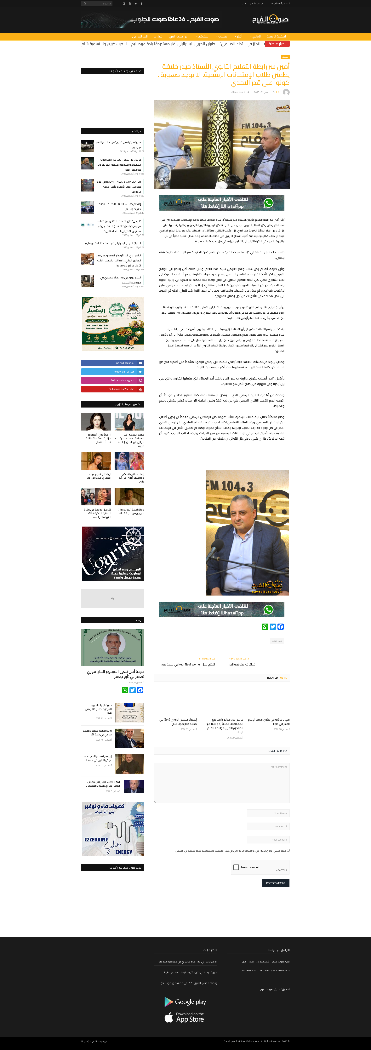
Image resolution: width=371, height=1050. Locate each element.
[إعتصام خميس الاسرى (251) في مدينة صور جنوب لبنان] (175, 701)
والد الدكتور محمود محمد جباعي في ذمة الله (97, 732)
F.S (277, 92)
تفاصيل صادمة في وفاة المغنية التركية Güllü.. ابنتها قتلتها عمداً (97, 513)
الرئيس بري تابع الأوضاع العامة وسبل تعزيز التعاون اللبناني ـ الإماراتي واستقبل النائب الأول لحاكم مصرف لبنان (118, 260)
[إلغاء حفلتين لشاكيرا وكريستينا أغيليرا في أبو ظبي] (129, 461)
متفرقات (202, 36)
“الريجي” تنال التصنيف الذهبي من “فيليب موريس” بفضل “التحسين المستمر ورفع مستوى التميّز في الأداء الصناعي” (119, 226)
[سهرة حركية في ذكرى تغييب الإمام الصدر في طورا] (268, 701)
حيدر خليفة (277, 641)
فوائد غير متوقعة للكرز (242, 664)
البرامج (256, 36)
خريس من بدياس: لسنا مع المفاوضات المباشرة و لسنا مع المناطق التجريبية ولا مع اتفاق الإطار (225, 726)
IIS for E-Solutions (249, 1041)
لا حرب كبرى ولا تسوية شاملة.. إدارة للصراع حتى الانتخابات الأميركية (143, 44)
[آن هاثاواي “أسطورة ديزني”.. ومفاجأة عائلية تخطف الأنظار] (96, 422)
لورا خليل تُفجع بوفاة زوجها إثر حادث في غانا (99, 475)
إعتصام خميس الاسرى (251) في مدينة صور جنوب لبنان (178, 722)
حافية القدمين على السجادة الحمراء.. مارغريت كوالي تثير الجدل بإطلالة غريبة (129, 440)
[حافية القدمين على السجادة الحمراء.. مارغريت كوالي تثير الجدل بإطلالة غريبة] (129, 422)
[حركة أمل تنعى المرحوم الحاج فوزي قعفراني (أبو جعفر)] (112, 647)
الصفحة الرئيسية (277, 36)
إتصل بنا (242, 3)
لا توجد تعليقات (238, 92)
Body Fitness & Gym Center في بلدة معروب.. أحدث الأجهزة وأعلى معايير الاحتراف (119, 186)
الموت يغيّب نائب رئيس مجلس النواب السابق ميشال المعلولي (103, 784)
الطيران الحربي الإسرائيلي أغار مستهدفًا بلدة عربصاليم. (245, 44)
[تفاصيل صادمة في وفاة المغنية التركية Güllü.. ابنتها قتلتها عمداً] (96, 496)
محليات (222, 36)
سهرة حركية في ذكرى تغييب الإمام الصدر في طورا (269, 722)
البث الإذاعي (140, 36)
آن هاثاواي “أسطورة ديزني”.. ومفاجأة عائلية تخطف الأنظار (98, 438)
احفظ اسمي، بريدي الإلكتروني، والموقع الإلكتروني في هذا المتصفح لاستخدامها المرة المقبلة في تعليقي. (231, 850)
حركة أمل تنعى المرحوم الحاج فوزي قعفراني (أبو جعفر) (115, 674)
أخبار (239, 36)
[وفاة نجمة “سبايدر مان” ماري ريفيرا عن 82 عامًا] (129, 496)
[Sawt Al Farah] (270, 19)
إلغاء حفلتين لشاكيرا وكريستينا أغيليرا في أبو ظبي (131, 477)
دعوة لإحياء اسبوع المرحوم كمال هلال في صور (98, 709)
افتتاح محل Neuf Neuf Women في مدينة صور (188, 664)
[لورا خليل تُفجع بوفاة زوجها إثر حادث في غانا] (96, 461)
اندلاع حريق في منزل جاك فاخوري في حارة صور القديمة (187, 961)
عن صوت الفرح (257, 3)
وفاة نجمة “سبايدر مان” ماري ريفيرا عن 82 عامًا (130, 511)
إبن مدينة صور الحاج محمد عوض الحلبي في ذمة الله (97, 758)
